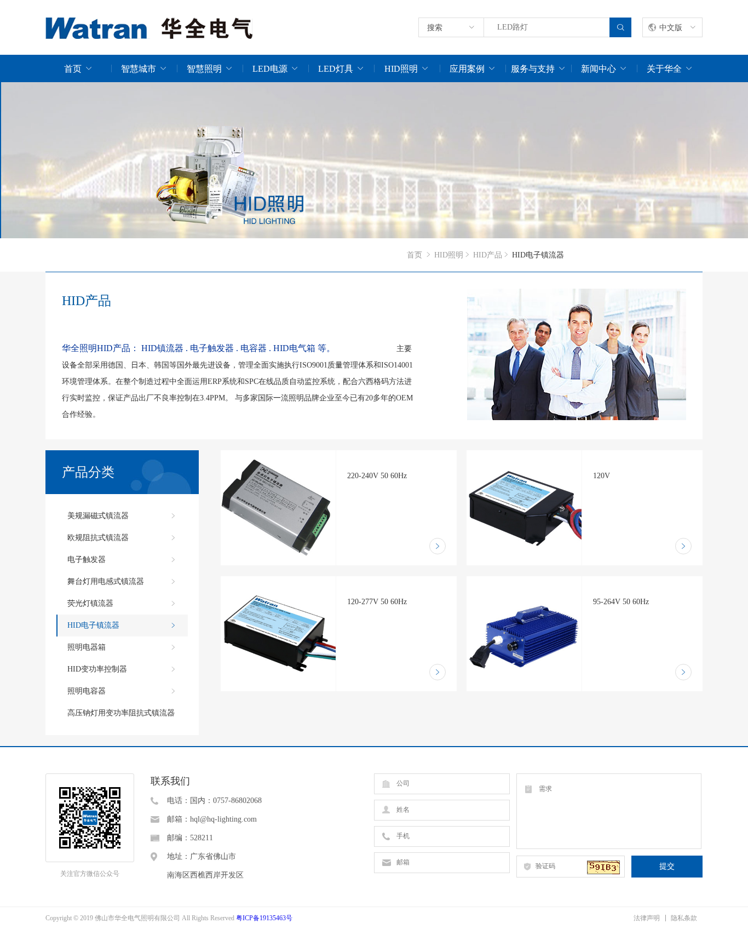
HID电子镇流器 (93, 625)
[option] (374, 160)
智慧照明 (204, 68)
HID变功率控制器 (97, 669)
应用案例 (467, 68)
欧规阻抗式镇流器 (98, 538)
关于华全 (664, 68)
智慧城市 (138, 68)
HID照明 (401, 68)
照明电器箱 (86, 647)
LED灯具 (335, 68)
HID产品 (487, 255)
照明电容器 (86, 691)
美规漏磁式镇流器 (98, 516)
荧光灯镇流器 (90, 603)
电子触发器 (86, 559)
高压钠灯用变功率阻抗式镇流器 (121, 713)
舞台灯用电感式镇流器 (105, 581)
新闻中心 (598, 68)
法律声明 (647, 918)
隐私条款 (684, 918)
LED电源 (269, 68)
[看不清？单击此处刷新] (603, 867)
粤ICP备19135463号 (264, 918)
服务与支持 (533, 68)
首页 (73, 68)
